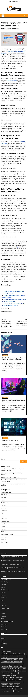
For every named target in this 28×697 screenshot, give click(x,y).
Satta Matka (8, 311)
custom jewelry (5, 666)
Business (3, 500)
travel (17, 688)
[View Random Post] (22, 15)
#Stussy (21, 659)
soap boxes (17, 684)
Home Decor (4, 523)
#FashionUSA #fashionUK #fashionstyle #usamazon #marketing (13, 656)
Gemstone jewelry (22, 668)
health (13, 670)
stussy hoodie (4, 688)
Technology (10, 308)
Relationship (3, 531)
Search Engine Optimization (7, 534)
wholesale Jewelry (18, 691)
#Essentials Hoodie (6, 651)
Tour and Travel (4, 542)
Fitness (14, 668)
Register (3, 638)
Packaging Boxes (11, 679)
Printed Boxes (5, 682)
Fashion (2, 513)
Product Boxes (13, 682)
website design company (7, 691)
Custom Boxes (20, 664)
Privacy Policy (4, 643)
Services (11, 684)
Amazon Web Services (6, 492)
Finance (3, 515)
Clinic (8, 664)
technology (11, 688)
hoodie (24, 670)
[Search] (25, 15)
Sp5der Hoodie (16, 686)
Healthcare (18, 670)
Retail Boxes (20, 682)
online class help (19, 677)
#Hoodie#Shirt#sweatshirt (7, 659)
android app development (16, 661)
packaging (4, 679)
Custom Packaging (14, 666)
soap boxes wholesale (6, 686)
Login (2, 635)
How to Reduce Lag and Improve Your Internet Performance (13, 401)
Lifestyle (3, 526)
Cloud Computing (5, 502)
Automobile (3, 497)
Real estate (3, 529)
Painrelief (19, 679)
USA (21, 688)
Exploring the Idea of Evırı (10, 440)
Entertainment (4, 510)
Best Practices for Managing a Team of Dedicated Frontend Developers (13, 358)
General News (4, 518)
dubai (21, 666)
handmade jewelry (6, 670)
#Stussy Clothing (5, 661)
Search (3, 459)
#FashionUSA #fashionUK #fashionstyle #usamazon (13, 653)
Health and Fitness (5, 521)
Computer (3, 505)
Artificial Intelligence (5, 494)
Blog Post (3, 641)
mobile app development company (9, 675)
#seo (16, 659)
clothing (13, 664)
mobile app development (12, 673)
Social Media (3, 537)
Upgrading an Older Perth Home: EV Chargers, (10, 477)
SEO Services (4, 684)
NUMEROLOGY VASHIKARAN (8, 677)
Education (3, 508)
